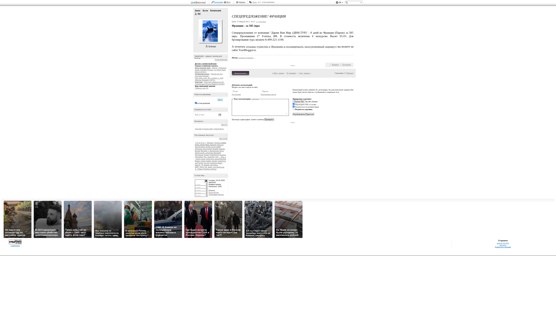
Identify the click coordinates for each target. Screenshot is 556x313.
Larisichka (209, 153)
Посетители (214, 193)
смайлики (255, 99)
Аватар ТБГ (210, 31)
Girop (222, 151)
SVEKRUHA (214, 155)
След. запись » (305, 73)
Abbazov (220, 145)
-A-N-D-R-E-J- (200, 143)
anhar (203, 159)
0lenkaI (217, 143)
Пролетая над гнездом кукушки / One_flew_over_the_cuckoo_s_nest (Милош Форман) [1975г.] (209, 77)
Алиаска (213, 163)
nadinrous (222, 161)
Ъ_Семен (199, 169)
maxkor (214, 161)
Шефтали (220, 167)
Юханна (206, 169)
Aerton (208, 147)
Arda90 (215, 149)
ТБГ (196, 14)
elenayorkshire (220, 159)
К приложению (221, 60)
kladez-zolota (200, 161)
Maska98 (217, 153)
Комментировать (240, 73)
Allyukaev (199, 149)
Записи (197, 10)
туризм (216, 129)
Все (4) (224, 125)
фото (222, 129)
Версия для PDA (503, 243)
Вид (341, 3)
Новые (350, 73)
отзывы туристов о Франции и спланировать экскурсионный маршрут (291, 46)
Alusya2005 (207, 149)
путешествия (207, 129)
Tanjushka (199, 157)
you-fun (207, 163)
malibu (208, 161)
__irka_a (222, 157)
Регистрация (218, 2)
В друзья (212, 46)
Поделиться (346, 65)
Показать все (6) (201, 88)
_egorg (198, 159)
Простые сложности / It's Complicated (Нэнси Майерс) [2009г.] (210, 83)
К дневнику (291, 73)
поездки (198, 129)
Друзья (205, 10)
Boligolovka (214, 151)
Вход (228, 2)
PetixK (206, 155)
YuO (216, 157)
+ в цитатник (261, 21)
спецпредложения (245, 58)
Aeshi (213, 147)
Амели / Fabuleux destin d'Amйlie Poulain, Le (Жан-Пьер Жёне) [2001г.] (210, 70)
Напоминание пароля (268, 94)
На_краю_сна (210, 167)
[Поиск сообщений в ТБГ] (220, 99)
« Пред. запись (278, 73)
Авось (254, 2)
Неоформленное (202, 74)
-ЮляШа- (210, 143)
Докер (219, 163)
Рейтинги (242, 2)
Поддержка (337, 2)
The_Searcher (209, 157)
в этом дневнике (203, 103)
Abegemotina (200, 147)
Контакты (503, 245)
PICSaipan (199, 155)
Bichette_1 (205, 151)
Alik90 (218, 147)
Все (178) (223, 139)
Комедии (198, 82)
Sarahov (222, 155)
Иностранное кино (203, 68)
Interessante (200, 153)
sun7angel (199, 163)
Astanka (222, 149)
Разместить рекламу (503, 247)
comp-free (210, 159)
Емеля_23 (199, 165)
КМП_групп (199, 167)
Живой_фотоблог (211, 165)
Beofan (198, 151)
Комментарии (215, 10)
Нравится (335, 65)
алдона (213, 169)
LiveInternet (199, 2)
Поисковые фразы (216, 195)
